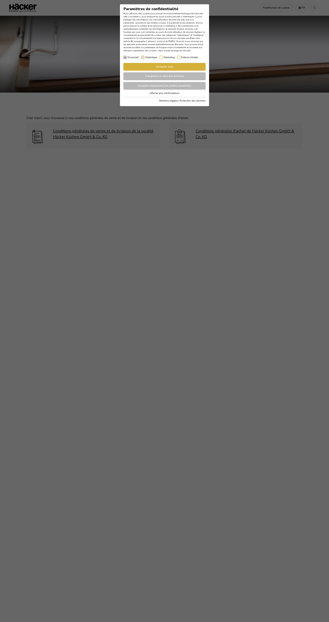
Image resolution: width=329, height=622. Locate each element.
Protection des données (193, 100)
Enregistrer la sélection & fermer (164, 76)
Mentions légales (168, 100)
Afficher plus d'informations (164, 93)
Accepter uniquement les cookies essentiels (164, 86)
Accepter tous (164, 67)
